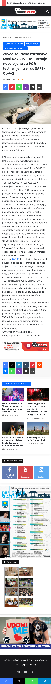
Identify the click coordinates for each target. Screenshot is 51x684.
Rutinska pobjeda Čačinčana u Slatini (37, 439)
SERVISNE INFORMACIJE (15, 48)
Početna (8, 37)
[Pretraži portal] (47, 12)
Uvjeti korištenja (29, 665)
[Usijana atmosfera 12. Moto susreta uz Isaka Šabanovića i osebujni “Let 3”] (13, 394)
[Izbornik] (3, 12)
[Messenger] (5, 371)
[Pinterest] (12, 87)
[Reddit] (39, 365)
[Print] (39, 87)
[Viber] (26, 87)
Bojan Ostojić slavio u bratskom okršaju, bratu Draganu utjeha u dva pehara (12, 441)
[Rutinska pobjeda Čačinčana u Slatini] (38, 428)
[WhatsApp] (19, 87)
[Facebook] (5, 87)
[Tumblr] (26, 365)
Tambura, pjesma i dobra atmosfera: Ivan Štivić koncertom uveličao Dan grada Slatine (37, 409)
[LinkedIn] (19, 365)
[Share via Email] (32, 87)
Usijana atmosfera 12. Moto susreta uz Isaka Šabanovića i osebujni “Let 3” (12, 407)
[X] (12, 365)
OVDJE (15, 259)
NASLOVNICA (32, 44)
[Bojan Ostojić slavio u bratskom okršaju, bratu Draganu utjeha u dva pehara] (13, 428)
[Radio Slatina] (25, 11)
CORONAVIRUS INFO (23, 37)
